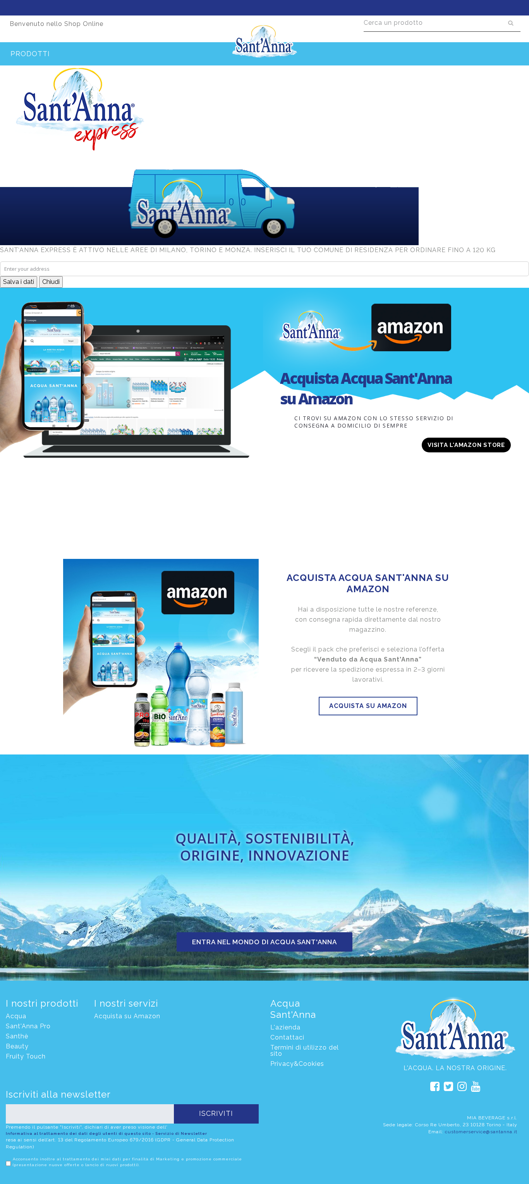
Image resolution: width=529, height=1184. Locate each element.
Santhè (17, 1036)
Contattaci (287, 1037)
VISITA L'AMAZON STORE (466, 445)
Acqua (16, 1016)
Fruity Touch (26, 1056)
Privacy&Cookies (297, 1063)
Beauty (17, 1046)
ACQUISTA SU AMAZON (368, 706)
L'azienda (285, 1027)
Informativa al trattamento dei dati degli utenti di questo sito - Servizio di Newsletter (106, 1133)
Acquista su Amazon (127, 1016)
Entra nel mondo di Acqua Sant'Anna (264, 942)
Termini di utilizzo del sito (304, 1050)
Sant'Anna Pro (28, 1026)
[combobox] (442, 23)
